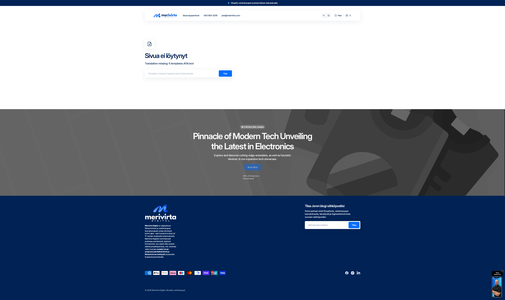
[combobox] (189, 73)
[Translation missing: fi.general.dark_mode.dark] (326, 15)
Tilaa (354, 225)
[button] (338, 15)
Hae (225, 73)
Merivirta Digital (158, 290)
